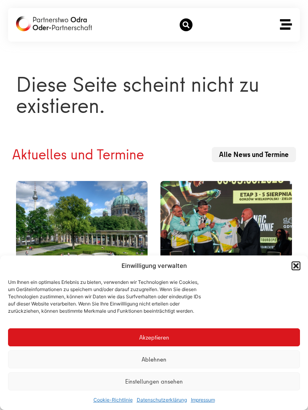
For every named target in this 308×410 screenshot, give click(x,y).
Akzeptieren (154, 338)
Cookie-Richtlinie (113, 400)
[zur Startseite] (54, 23)
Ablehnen (154, 360)
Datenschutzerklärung (162, 400)
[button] (296, 266)
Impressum (203, 400)
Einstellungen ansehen (154, 382)
